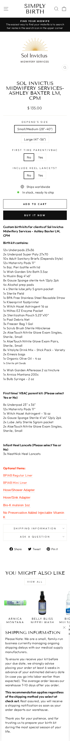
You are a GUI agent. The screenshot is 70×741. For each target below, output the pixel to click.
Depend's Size (35, 121)
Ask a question (35, 536)
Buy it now (35, 215)
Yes (40, 157)
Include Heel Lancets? (35, 168)
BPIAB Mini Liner (15, 482)
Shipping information (35, 528)
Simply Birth (35, 9)
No (29, 157)
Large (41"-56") (35, 139)
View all (35, 581)
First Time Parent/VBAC (35, 150)
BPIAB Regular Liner (18, 475)
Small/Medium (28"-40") (34, 129)
